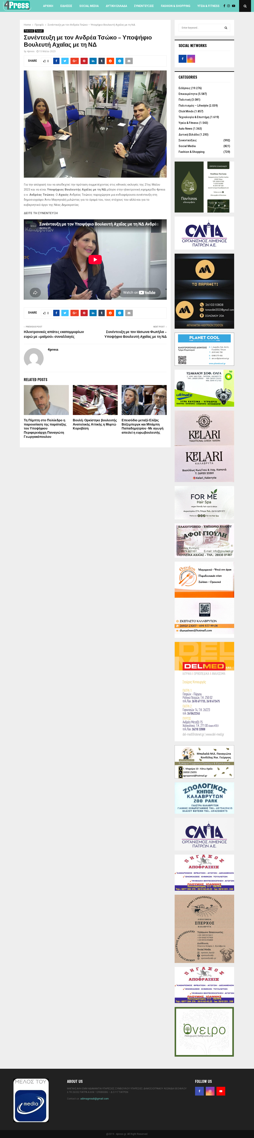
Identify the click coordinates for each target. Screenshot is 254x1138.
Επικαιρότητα (188, 93)
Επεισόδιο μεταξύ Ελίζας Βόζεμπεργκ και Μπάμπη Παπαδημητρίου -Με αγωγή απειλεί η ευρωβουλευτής (143, 426)
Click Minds (186, 111)
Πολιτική (29, 31)
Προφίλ (39, 31)
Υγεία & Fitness (208, 6)
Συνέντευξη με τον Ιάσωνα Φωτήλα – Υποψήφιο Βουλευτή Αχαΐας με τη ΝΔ (135, 334)
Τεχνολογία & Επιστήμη (194, 117)
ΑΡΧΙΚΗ (48, 6)
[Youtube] (234, 6)
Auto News (185, 128)
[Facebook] (225, 6)
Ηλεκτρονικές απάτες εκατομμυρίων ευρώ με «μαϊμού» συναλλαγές (54, 334)
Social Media (89, 6)
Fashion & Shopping (175, 6)
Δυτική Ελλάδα (116, 6)
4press (31, 51)
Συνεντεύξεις (144, 6)
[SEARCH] (226, 28)
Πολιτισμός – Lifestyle (193, 105)
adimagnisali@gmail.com (94, 1098)
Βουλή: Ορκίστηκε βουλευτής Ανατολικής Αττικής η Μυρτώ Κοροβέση (95, 424)
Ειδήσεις (66, 6)
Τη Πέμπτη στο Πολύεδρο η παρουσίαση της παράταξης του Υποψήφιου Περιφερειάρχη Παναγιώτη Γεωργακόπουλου (45, 429)
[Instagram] (229, 6)
